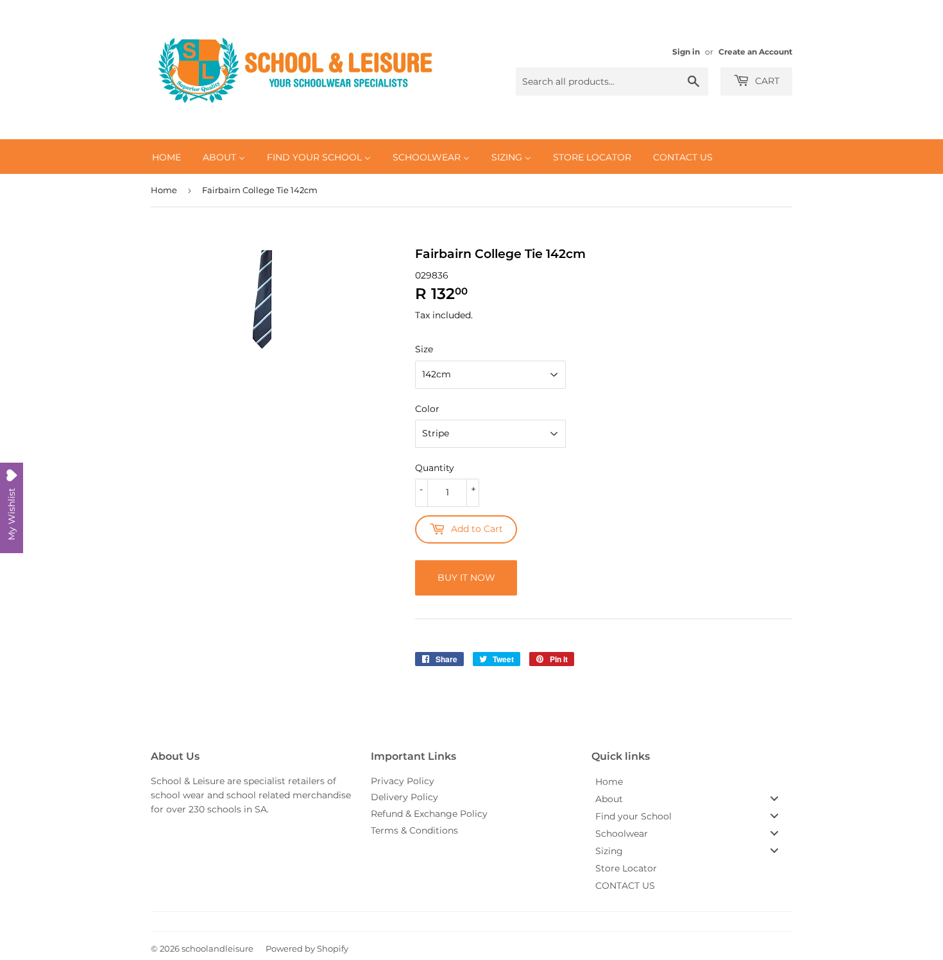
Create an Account (755, 51)
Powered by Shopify (307, 948)
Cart (765, 81)
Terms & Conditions (414, 830)
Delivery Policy (404, 797)
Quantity (434, 468)
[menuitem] (166, 156)
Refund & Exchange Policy (429, 813)
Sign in (686, 51)
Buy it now (466, 577)
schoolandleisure (217, 948)
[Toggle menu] (774, 798)
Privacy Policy (402, 781)
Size (424, 349)
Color (427, 409)
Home (164, 190)
